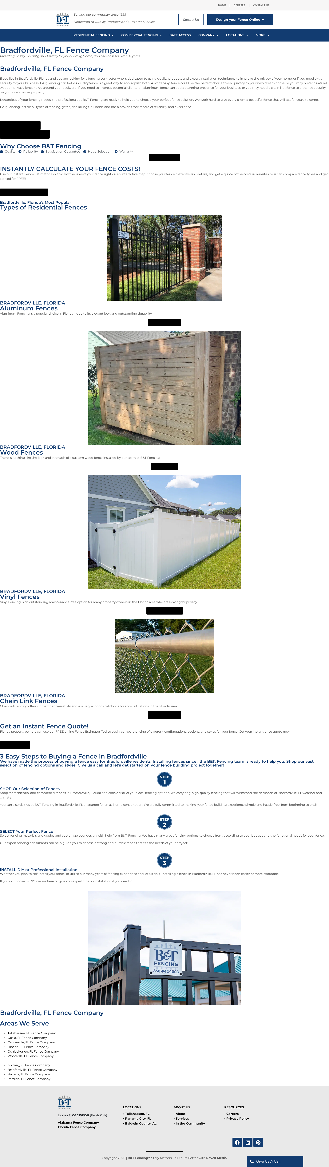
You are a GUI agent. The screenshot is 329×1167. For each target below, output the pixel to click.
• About (179, 1114)
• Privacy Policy (236, 1118)
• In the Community (189, 1123)
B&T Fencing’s (139, 1158)
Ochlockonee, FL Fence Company (33, 1051)
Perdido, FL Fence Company (29, 1079)
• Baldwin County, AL (140, 1123)
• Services (181, 1118)
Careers (239, 5)
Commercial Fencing (139, 35)
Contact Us (261, 5)
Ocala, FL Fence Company (27, 1038)
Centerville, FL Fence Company (31, 1042)
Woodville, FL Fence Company (31, 1056)
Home (222, 5)
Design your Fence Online (238, 20)
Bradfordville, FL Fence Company (32, 1070)
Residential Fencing (91, 35)
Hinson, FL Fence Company (28, 1047)
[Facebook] (237, 1142)
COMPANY (206, 35)
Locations (235, 35)
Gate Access (180, 35)
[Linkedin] (247, 1142)
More (260, 35)
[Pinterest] (258, 1142)
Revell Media (216, 1158)
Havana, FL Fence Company (29, 1074)
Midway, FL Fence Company (29, 1065)
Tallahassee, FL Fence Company (32, 1033)
